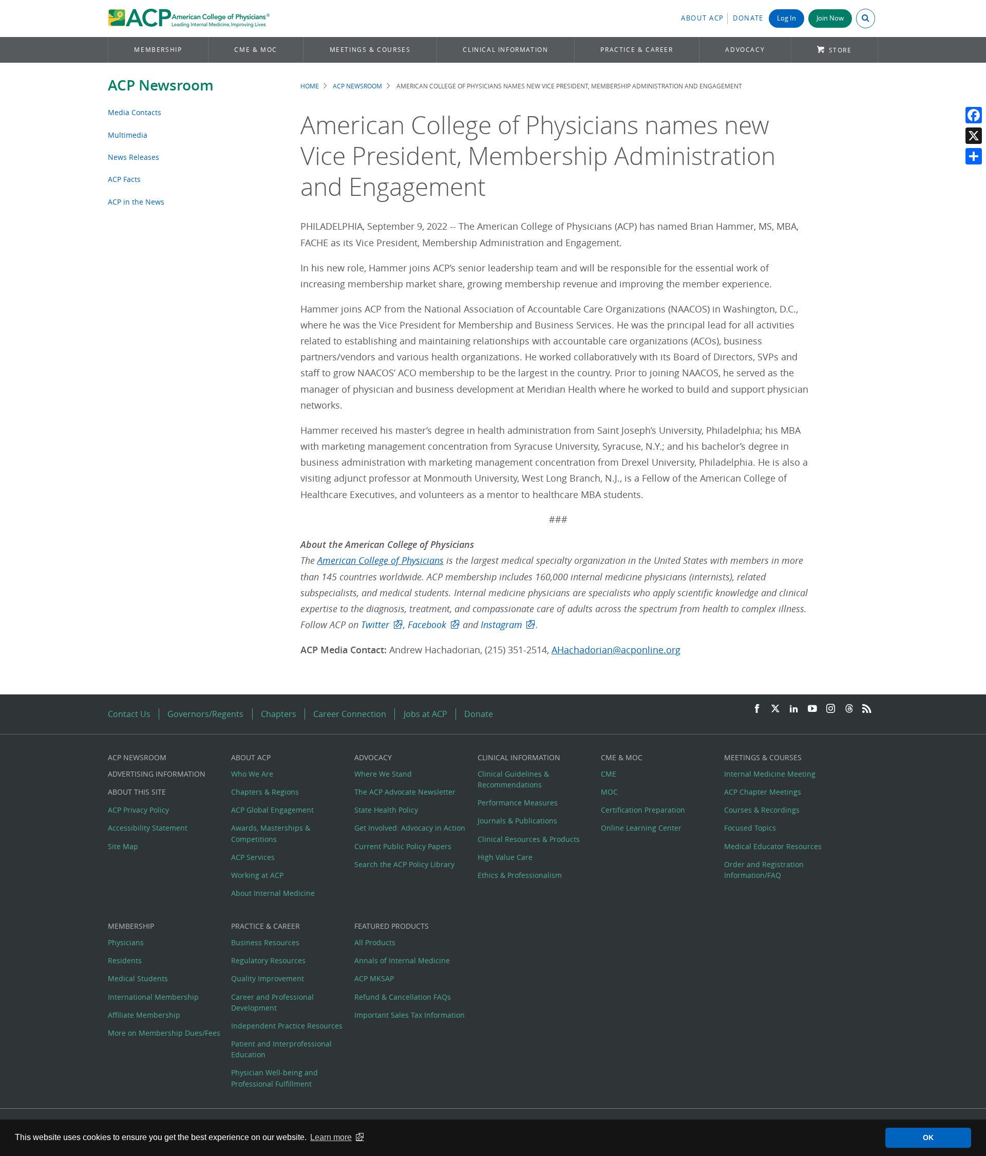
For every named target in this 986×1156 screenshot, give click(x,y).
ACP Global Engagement (272, 810)
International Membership (153, 997)
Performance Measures (518, 803)
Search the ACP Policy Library (404, 864)
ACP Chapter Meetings (762, 792)
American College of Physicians (380, 560)
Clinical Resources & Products (529, 839)
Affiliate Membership (144, 1015)
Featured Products (391, 926)
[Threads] (849, 709)
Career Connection (349, 714)
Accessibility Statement (147, 828)
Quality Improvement (267, 978)
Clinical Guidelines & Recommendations (513, 779)
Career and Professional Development (272, 1002)
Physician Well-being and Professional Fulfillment (274, 1078)
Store (840, 50)
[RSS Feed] (866, 709)
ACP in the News (136, 202)
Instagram (501, 625)
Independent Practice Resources (287, 1026)
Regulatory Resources (268, 960)
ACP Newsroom (161, 85)
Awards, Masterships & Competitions (270, 833)
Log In (786, 18)
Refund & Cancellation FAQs (402, 997)
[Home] (189, 18)
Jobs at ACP (425, 714)
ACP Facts (124, 179)
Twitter (375, 625)
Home (309, 86)
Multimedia (127, 135)
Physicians (126, 942)
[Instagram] (831, 709)
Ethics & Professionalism (520, 875)
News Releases (133, 157)
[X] (973, 135)
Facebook (427, 625)
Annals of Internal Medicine (402, 960)
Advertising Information (156, 774)
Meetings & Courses (370, 49)
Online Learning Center (641, 828)
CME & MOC (255, 49)
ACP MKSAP (374, 978)
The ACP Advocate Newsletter (405, 792)
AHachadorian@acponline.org (616, 650)
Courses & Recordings (762, 810)
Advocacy (745, 49)
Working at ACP (257, 875)
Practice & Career (636, 49)
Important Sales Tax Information (409, 1015)
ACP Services (253, 857)
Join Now (830, 18)
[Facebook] (973, 115)
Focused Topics (750, 828)
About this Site (137, 792)
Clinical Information (505, 49)
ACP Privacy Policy (138, 810)
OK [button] (928, 1137)
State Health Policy (386, 810)
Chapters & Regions (265, 792)
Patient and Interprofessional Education (281, 1049)
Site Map (123, 846)
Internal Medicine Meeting (770, 774)
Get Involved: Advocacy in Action (409, 828)
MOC (609, 792)
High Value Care (505, 857)
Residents (125, 960)
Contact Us (129, 714)
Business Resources (265, 942)
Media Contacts (134, 112)
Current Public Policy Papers (402, 846)
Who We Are (252, 774)
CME (608, 774)
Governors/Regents (205, 714)
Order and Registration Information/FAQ (764, 869)
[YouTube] (812, 709)
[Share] (973, 156)
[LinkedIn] (794, 709)
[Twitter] (775, 709)
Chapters (278, 714)
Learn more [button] (331, 1137)
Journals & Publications (517, 820)
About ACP (702, 18)
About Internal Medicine (273, 893)
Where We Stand (383, 774)
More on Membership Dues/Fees (164, 1033)
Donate (748, 18)
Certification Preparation (643, 810)
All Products (374, 942)
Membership (158, 49)
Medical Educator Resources (773, 846)
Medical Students (138, 978)
